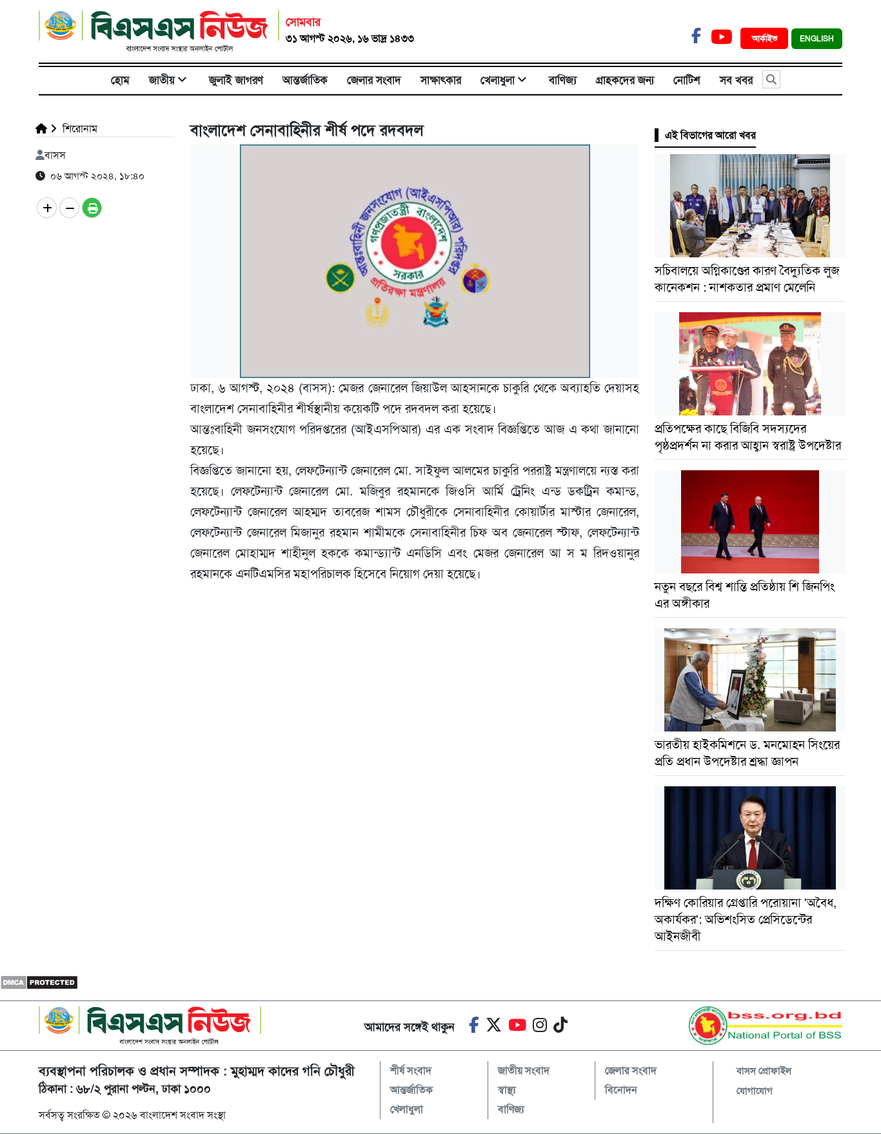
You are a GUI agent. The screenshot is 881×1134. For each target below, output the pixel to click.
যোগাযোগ (755, 1090)
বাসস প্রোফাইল (764, 1070)
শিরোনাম (78, 128)
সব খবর (736, 80)
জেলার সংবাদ (374, 80)
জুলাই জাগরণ (236, 80)
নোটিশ (686, 80)
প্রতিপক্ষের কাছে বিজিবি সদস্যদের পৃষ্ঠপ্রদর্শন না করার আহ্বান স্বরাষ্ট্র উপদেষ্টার (748, 437)
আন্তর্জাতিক (305, 80)
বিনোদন (621, 1090)
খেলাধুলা (497, 80)
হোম (120, 80)
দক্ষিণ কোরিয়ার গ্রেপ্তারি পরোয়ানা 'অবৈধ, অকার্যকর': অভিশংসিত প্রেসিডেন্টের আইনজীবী (745, 919)
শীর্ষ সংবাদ (410, 1070)
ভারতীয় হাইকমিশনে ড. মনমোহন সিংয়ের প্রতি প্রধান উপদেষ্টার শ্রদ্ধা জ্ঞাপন (747, 753)
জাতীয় (162, 80)
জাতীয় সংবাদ (523, 1070)
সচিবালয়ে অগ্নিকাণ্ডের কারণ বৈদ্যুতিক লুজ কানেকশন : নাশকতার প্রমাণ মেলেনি (747, 279)
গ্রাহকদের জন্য (625, 80)
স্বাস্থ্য (507, 1090)
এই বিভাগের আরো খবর (710, 135)
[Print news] (92, 207)
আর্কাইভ (766, 38)
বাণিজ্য (563, 80)
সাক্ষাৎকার (441, 80)
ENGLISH (817, 39)
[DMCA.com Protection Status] (39, 982)
